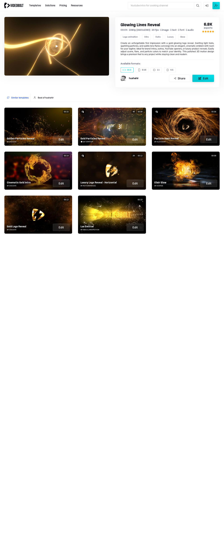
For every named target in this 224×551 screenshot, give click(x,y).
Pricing (63, 5)
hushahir (134, 78)
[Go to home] (13, 5)
